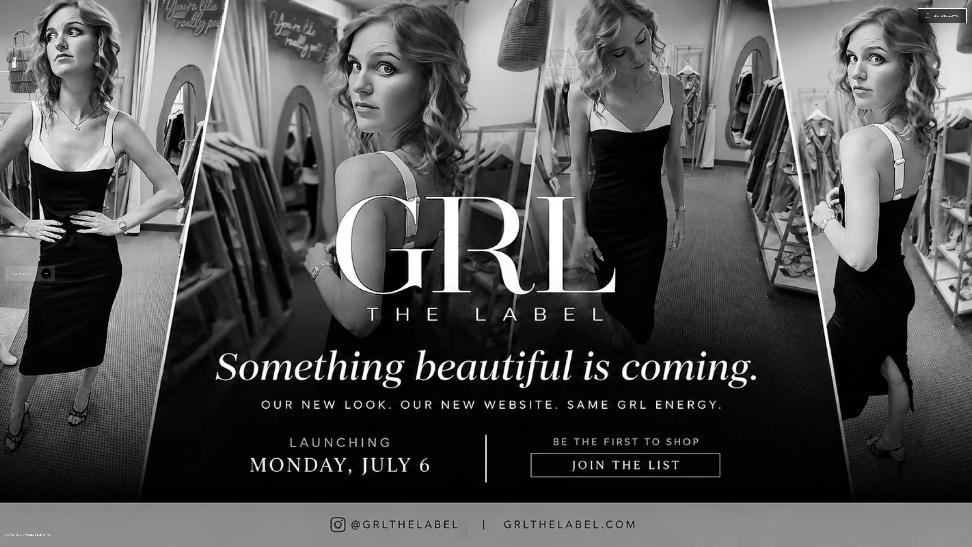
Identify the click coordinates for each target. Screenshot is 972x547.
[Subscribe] (46, 273)
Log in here (44, 534)
